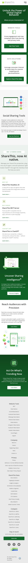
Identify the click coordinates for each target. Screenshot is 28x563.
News (14, 450)
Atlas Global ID (14, 502)
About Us (14, 442)
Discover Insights (14, 293)
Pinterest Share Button (14, 419)
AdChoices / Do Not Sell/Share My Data (14, 463)
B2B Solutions (14, 493)
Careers (14, 445)
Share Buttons (14, 409)
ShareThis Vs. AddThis (14, 514)
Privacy (14, 460)
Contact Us (14, 453)
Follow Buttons (14, 422)
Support (14, 435)
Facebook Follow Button (14, 427)
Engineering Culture (14, 448)
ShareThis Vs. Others (14, 511)
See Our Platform (14, 136)
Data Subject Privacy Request (14, 471)
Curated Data (14, 491)
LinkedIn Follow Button (14, 430)
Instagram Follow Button (14, 425)
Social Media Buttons (14, 411)
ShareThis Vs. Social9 (14, 524)
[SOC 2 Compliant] (20, 558)
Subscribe (14, 538)
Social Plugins (14, 433)
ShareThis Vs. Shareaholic (14, 522)
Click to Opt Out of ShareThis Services (14, 465)
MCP (14, 406)
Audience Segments (14, 488)
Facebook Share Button (14, 414)
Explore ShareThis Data (14, 79)
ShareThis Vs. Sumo (14, 527)
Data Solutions (14, 477)
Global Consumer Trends (14, 504)
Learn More (14, 326)
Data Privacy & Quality (14, 499)
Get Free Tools (14, 46)
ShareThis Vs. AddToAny (14, 516)
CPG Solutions (14, 496)
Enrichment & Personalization (14, 485)
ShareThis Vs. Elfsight (14, 519)
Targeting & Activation (14, 480)
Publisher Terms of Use (14, 468)
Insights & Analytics (14, 483)
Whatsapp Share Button (14, 417)
